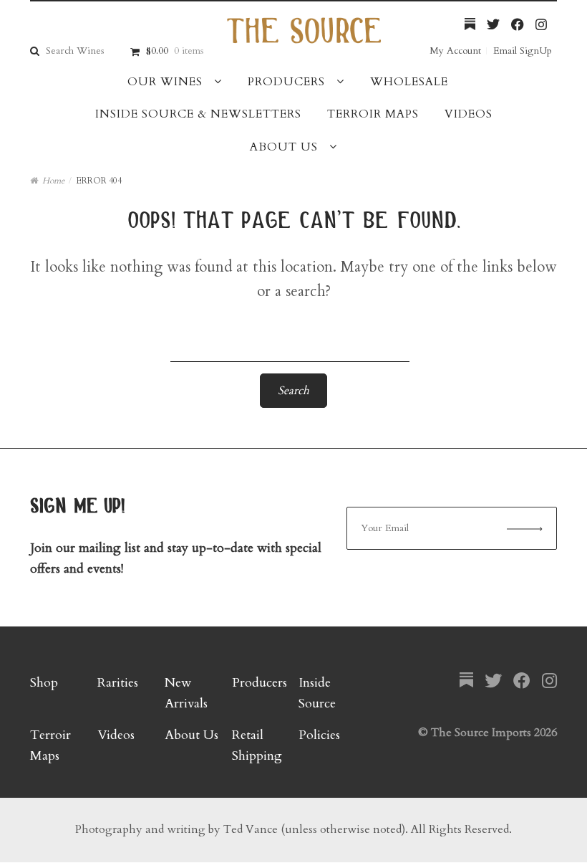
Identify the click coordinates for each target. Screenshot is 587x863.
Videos (469, 114)
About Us (284, 147)
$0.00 (174, 50)
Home (53, 180)
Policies (319, 735)
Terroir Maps (373, 114)
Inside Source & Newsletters (198, 114)
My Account (455, 50)
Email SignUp (522, 50)
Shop (44, 683)
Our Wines (165, 82)
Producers (286, 82)
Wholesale (409, 82)
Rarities (117, 683)
